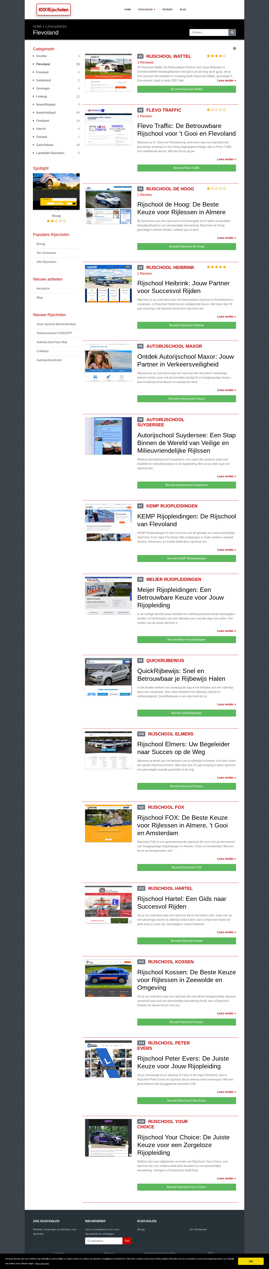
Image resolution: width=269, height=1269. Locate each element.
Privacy (109, 1253)
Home (127, 9)
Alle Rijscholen (46, 261)
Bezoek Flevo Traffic (186, 167)
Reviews (167, 9)
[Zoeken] (232, 32)
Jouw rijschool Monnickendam (56, 324)
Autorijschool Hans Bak (52, 342)
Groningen (43, 88)
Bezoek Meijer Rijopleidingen (186, 639)
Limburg (41, 96)
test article (43, 288)
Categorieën (56, 26)
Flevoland (43, 64)
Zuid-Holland (44, 145)
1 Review (144, 116)
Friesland (42, 72)
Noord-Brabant (45, 104)
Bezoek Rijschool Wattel (186, 89)
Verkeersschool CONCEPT (54, 333)
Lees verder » (226, 80)
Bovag (41, 243)
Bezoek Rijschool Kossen (186, 1022)
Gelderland (43, 80)
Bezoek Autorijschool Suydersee (186, 485)
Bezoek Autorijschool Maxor (187, 398)
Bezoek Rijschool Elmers (186, 786)
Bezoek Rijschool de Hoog (186, 246)
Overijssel (42, 120)
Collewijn (43, 351)
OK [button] (251, 1261)
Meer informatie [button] (42, 1263)
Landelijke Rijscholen (50, 153)
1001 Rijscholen (53, 9)
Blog (183, 9)
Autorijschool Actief (49, 360)
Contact (58, 1253)
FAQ (211, 1253)
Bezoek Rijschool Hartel (186, 940)
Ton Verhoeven (46, 252)
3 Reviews (145, 62)
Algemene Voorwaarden (160, 1253)
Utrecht (41, 128)
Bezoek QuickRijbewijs (186, 713)
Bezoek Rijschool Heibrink (186, 325)
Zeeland (41, 136)
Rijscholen (145, 9)
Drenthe (41, 56)
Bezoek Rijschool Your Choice (186, 1187)
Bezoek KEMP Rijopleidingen (186, 558)
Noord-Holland (45, 112)
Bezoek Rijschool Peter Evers (186, 1100)
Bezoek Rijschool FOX (186, 867)
